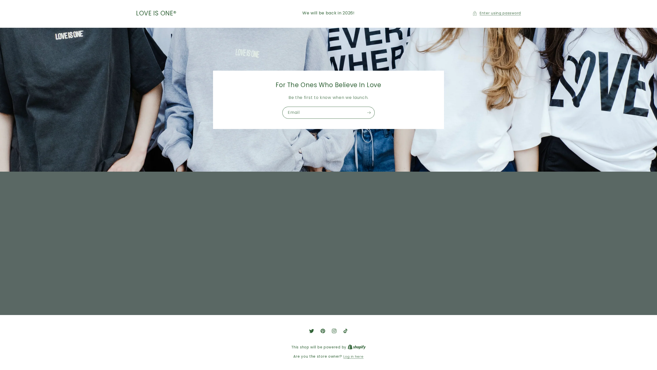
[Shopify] (357, 347)
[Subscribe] (368, 113)
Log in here (353, 356)
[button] (496, 13)
